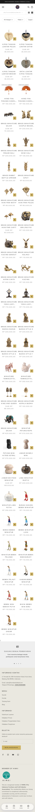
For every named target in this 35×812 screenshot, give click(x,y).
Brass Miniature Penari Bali (9, 152)
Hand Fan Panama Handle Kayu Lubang (26, 100)
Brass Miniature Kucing (26, 278)
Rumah (4, 695)
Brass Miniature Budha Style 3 (26, 328)
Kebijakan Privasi (7, 718)
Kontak (4, 698)
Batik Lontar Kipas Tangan (26, 73)
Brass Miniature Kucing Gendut (9, 253)
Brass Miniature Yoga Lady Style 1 (26, 303)
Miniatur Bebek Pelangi (9, 556)
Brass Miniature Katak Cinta (9, 278)
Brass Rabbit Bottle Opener (9, 177)
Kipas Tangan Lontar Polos (9, 45)
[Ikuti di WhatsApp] (18, 755)
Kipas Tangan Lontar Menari (9, 73)
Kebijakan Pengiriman (8, 724)
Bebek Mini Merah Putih (9, 605)
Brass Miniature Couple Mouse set (26, 125)
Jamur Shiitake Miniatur (9, 479)
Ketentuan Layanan (8, 714)
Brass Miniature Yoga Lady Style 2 (9, 303)
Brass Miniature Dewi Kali (26, 152)
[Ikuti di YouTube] (13, 755)
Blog (3, 704)
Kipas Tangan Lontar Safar (26, 45)
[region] (17, 653)
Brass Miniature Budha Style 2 (9, 353)
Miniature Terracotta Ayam (26, 377)
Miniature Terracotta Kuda (9, 377)
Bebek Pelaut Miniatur (8, 581)
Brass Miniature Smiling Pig (26, 226)
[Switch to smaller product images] (32, 13)
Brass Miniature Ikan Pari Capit (9, 226)
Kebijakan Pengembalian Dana (11, 721)
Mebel (19, 20)
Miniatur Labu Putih (9, 506)
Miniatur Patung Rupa (26, 429)
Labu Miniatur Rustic (26, 479)
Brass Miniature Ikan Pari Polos (26, 201)
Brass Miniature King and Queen (9, 402)
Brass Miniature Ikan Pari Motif (9, 201)
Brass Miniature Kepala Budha (26, 402)
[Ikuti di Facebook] (3, 755)
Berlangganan (11, 747)
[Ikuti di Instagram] (8, 755)
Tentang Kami (6, 701)
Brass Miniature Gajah (9, 125)
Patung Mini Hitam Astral (8, 454)
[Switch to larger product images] (29, 13)
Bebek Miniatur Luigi (26, 531)
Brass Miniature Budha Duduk (9, 328)
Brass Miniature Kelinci (26, 253)
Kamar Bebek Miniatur (26, 581)
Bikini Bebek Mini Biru (26, 605)
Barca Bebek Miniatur (9, 531)
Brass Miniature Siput (26, 177)
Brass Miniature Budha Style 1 (26, 353)
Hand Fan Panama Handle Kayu (9, 100)
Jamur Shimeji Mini (26, 454)
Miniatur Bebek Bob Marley (26, 556)
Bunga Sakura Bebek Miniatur (26, 506)
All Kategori (7, 20)
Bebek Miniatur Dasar (9, 630)
